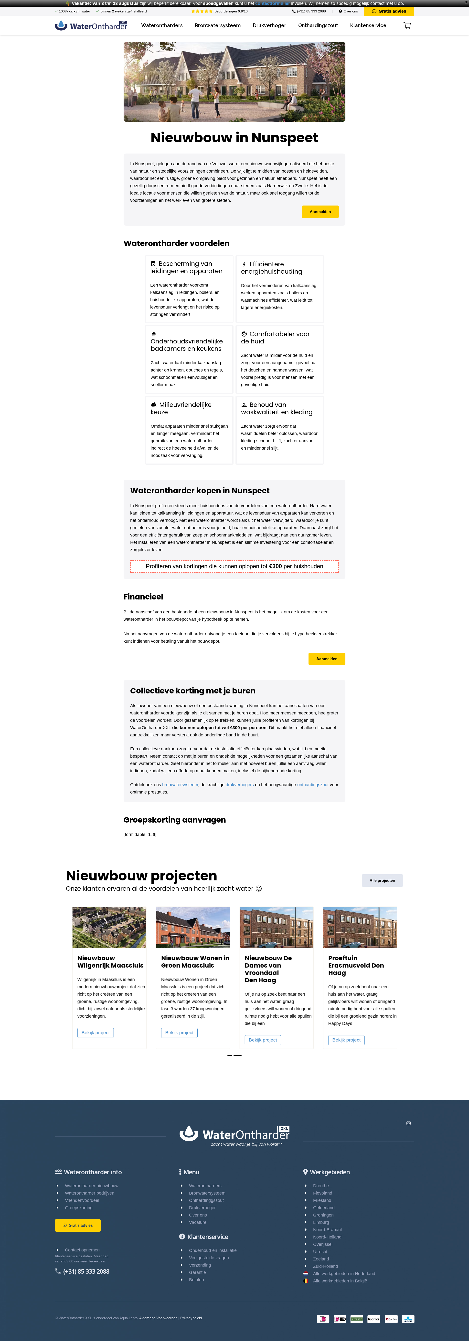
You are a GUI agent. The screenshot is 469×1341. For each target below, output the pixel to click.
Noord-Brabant (327, 1229)
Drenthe (321, 1185)
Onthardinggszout (206, 1200)
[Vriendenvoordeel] (60, 1200)
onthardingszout (313, 784)
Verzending (200, 1265)
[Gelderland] (308, 1207)
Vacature (197, 1222)
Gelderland (324, 1207)
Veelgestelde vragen (209, 1257)
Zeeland (321, 1259)
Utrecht (320, 1251)
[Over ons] (184, 1215)
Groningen (323, 1215)
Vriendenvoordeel (82, 1200)
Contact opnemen (82, 1250)
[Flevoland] (308, 1193)
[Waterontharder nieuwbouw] (60, 1185)
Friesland (322, 1200)
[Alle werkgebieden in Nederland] (308, 1273)
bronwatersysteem (180, 784)
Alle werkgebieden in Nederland (344, 1273)
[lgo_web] (91, 25)
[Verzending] (184, 1265)
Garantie (197, 1272)
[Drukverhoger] (184, 1207)
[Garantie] (184, 1272)
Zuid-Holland (325, 1266)
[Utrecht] (308, 1251)
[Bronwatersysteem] (184, 1193)
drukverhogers (240, 784)
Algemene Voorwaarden (158, 1318)
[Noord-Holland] (308, 1237)
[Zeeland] (308, 1259)
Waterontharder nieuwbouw (91, 1185)
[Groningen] (308, 1215)
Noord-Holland (327, 1237)
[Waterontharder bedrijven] (60, 1193)
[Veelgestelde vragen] (184, 1257)
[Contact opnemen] (60, 1250)
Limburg (321, 1222)
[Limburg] (308, 1222)
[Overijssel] (308, 1244)
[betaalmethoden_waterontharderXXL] (366, 1319)
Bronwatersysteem (207, 1193)
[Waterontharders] (184, 1185)
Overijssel (322, 1244)
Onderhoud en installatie (213, 1250)
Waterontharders (205, 1185)
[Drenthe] (308, 1185)
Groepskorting (79, 1207)
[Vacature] (184, 1222)
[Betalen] (184, 1279)
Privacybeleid (191, 1318)
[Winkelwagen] (407, 25)
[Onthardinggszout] (184, 1200)
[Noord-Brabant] (308, 1229)
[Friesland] (308, 1200)
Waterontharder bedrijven (89, 1193)
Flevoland (322, 1193)
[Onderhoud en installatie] (184, 1250)
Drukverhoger (202, 1207)
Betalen (196, 1279)
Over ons (198, 1215)
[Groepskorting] (60, 1207)
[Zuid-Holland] (308, 1266)
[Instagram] (408, 1123)
